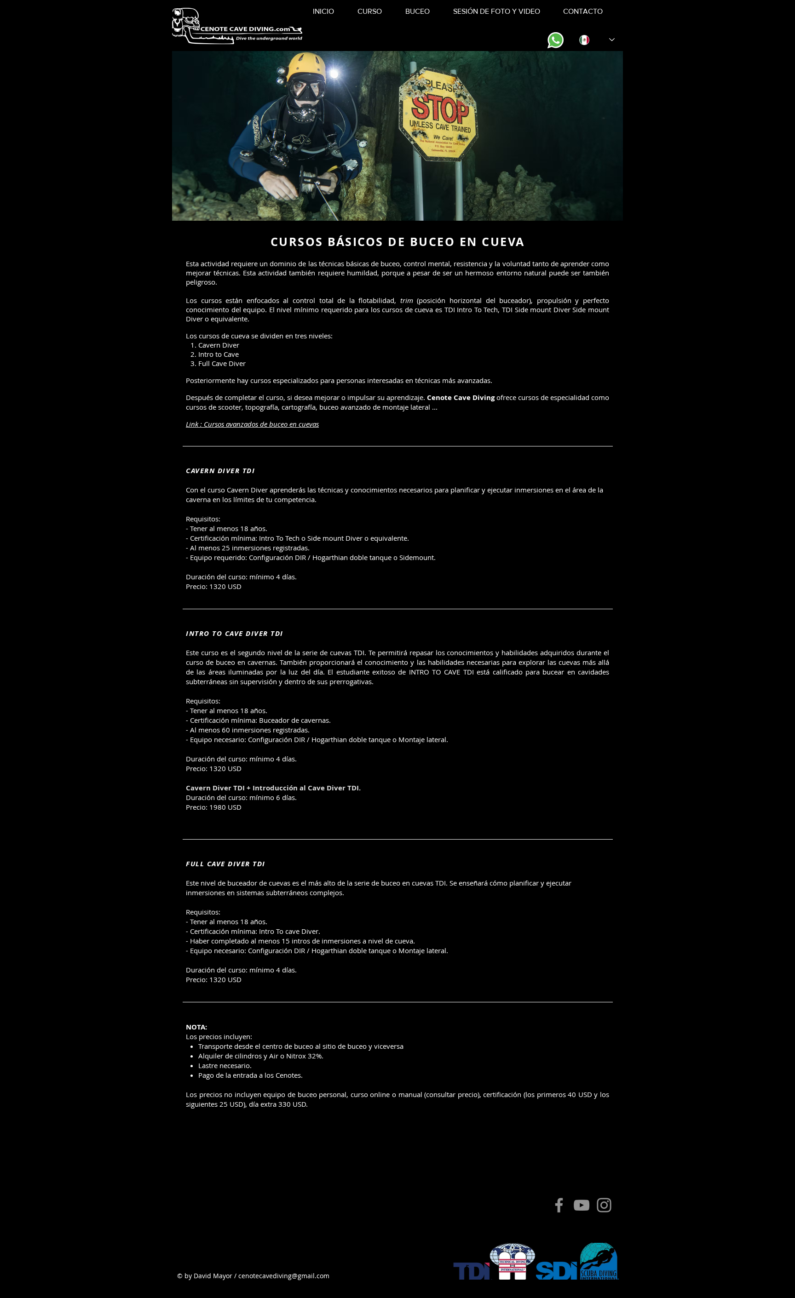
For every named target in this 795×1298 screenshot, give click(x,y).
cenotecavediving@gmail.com (283, 1275)
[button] (369, 11)
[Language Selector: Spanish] (597, 40)
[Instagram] (604, 1205)
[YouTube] (581, 1205)
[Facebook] (559, 1205)
